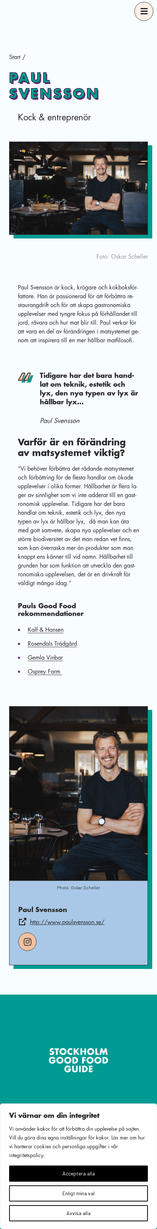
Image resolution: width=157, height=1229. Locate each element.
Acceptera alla (78, 1173)
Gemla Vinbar (45, 658)
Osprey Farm (45, 672)
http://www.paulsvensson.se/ (67, 922)
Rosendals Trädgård (52, 644)
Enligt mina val (78, 1193)
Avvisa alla (78, 1213)
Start (14, 57)
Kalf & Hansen (46, 630)
